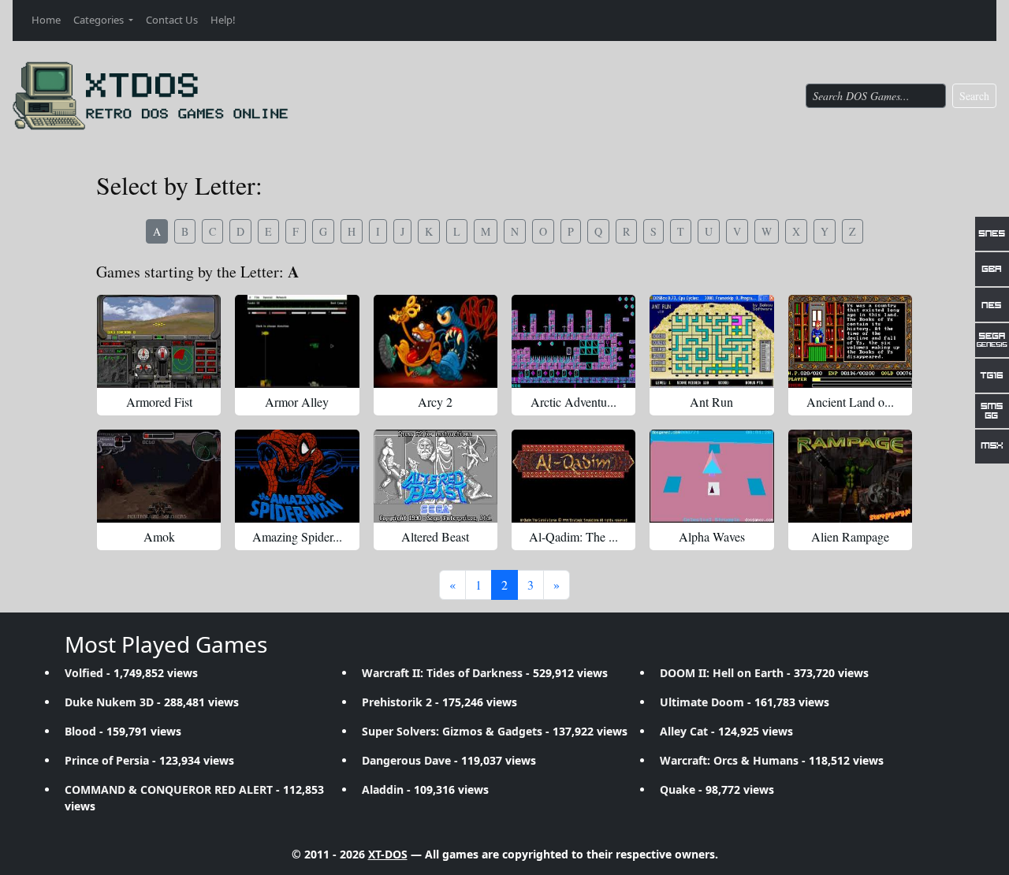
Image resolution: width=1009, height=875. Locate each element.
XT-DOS (388, 854)
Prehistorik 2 (397, 701)
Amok (159, 536)
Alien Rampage (850, 536)
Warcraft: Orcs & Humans (729, 760)
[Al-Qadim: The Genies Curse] (573, 476)
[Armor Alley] (297, 341)
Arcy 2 (435, 401)
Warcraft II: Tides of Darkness (442, 672)
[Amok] (159, 476)
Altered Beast (435, 536)
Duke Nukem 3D (109, 701)
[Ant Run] (711, 341)
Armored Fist (159, 401)
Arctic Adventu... (573, 401)
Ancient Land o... (850, 401)
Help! (223, 20)
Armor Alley (297, 401)
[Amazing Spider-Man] (297, 476)
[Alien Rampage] (850, 476)
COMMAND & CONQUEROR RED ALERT (169, 789)
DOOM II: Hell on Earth (722, 672)
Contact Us (172, 20)
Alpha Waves (712, 536)
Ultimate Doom (702, 701)
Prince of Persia (107, 760)
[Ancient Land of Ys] (850, 341)
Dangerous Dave (406, 760)
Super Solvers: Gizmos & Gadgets (452, 731)
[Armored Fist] (159, 341)
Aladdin (383, 789)
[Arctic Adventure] (573, 341)
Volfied (84, 672)
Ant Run (711, 401)
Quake (677, 789)
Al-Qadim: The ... (573, 536)
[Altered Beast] (435, 476)
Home (46, 20)
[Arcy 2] (435, 341)
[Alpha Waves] (711, 476)
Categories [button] (99, 20)
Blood (80, 731)
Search (974, 95)
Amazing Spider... (297, 536)
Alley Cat (684, 731)
